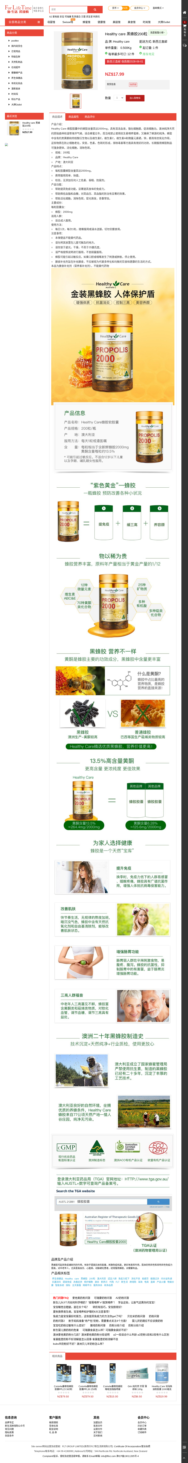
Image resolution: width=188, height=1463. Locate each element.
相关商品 (57, 1356)
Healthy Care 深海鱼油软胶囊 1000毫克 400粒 (162, 1388)
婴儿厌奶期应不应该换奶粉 (147, 1320)
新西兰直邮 (125, 61)
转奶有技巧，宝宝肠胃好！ (108, 1307)
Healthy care (121, 41)
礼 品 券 (53, 1432)
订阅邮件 (142, 1432)
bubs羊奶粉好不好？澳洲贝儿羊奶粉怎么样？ (79, 1343)
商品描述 (57, 116)
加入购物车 (135, 98)
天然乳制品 (16, 62)
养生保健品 (16, 78)
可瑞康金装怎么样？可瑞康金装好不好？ (105, 1330)
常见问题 (9, 1429)
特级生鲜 (15, 56)
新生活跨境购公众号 (15, 1426)
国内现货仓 (16, 46)
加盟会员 (97, 1422)
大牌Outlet (16, 104)
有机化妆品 (16, 83)
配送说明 (53, 1429)
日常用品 (15, 51)
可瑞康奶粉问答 (103, 1297)
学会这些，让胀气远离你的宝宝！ (137, 1302)
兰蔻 (83, 16)
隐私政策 (9, 1432)
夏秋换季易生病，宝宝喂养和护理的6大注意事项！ (82, 1311)
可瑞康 (68, 16)
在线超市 (15, 67)
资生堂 (89, 16)
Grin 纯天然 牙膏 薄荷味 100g (137, 1388)
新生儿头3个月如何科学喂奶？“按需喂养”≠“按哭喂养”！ (84, 1302)
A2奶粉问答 (122, 1297)
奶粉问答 (154, 1316)
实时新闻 (97, 1436)
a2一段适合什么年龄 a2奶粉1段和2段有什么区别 (141, 1334)
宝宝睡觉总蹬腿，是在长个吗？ (71, 1307)
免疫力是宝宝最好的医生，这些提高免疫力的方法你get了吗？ (88, 1316)
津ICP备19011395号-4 (127, 1456)
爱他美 (56, 16)
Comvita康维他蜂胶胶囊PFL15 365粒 (63, 1388)
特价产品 (15, 99)
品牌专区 (9, 1422)
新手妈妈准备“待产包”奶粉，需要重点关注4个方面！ (98, 1320)
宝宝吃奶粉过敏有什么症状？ (69, 1325)
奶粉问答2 (59, 1320)
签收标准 (53, 1426)
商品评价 (90, 116)
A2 (50, 16)
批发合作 (97, 1426)
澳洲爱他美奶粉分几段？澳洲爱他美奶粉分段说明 (81, 1334)
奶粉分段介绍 (117, 1325)
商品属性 (73, 116)
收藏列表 (142, 1429)
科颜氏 (96, 16)
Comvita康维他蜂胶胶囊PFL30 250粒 (88, 1388)
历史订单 (142, 1426)
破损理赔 (53, 1422)
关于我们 (97, 1432)
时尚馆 (14, 94)
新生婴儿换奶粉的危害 (66, 1330)
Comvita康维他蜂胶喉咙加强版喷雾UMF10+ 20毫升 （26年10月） (112, 1388)
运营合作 (97, 1429)
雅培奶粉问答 (98, 1325)
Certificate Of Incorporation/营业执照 (132, 1446)
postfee (15, 41)
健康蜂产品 (16, 72)
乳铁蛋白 (76, 16)
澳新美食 (15, 88)
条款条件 (9, 1436)
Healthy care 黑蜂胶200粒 (31, 124)
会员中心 (142, 1422)
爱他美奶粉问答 (81, 1297)
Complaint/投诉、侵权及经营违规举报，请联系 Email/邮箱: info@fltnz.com (79, 1456)
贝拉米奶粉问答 (136, 1316)
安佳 (62, 16)
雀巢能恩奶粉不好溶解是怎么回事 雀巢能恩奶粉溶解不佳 (85, 1339)
